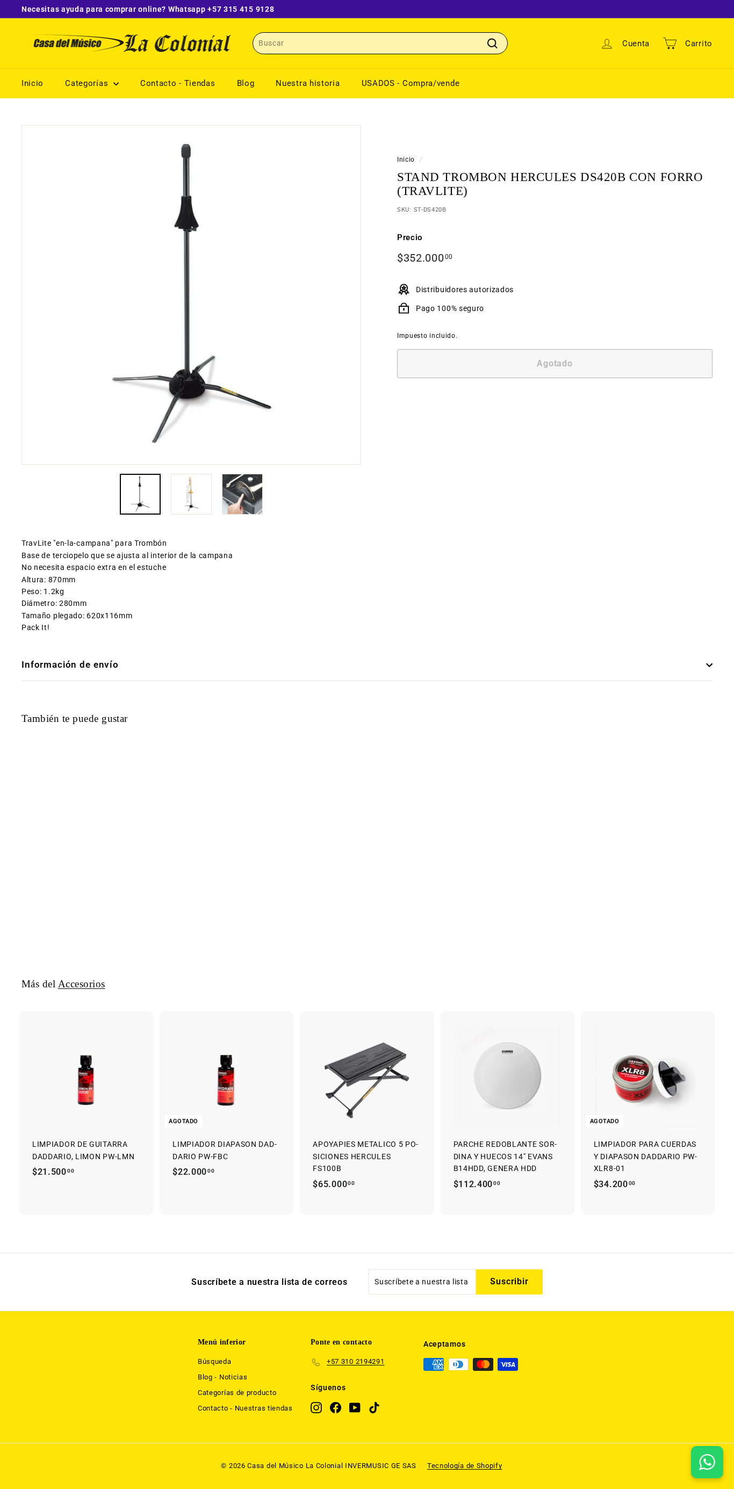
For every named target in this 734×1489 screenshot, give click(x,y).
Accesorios (81, 983)
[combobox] (380, 43)
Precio (409, 237)
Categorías (88, 83)
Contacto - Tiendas (177, 83)
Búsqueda (215, 1361)
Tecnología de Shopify (464, 1466)
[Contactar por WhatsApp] (707, 1462)
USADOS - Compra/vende (411, 83)
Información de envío (70, 664)
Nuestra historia (308, 83)
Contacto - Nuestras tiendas (245, 1408)
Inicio (32, 83)
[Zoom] (191, 295)
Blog (246, 83)
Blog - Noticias (223, 1377)
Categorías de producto (237, 1393)
